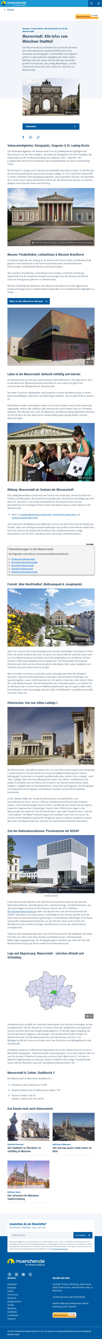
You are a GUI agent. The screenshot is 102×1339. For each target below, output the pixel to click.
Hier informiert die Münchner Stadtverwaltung (23, 1197)
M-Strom (11, 1298)
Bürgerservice (14, 1301)
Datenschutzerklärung (60, 1249)
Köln (65, 1306)
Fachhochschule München (25, 517)
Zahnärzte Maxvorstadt (22, 569)
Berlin (85, 1303)
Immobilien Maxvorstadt (22, 565)
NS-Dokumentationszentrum (21, 911)
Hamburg (57, 1306)
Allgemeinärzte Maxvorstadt (24, 572)
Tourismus (12, 1294)
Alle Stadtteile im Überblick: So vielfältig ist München (24, 1149)
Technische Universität (64, 514)
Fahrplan (11, 1287)
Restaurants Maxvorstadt (23, 559)
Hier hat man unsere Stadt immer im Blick (72, 1149)
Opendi (72, 1306)
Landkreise (12, 1315)
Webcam (11, 1308)
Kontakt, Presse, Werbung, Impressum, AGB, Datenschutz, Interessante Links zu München (73, 1287)
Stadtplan (12, 1284)
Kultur (10, 1291)
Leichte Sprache (61, 1296)
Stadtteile (12, 1311)
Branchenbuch (87, 16)
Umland (11, 1318)
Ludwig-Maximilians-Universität (36, 514)
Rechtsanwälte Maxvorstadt (24, 562)
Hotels (10, 1304)
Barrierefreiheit (77, 1296)
